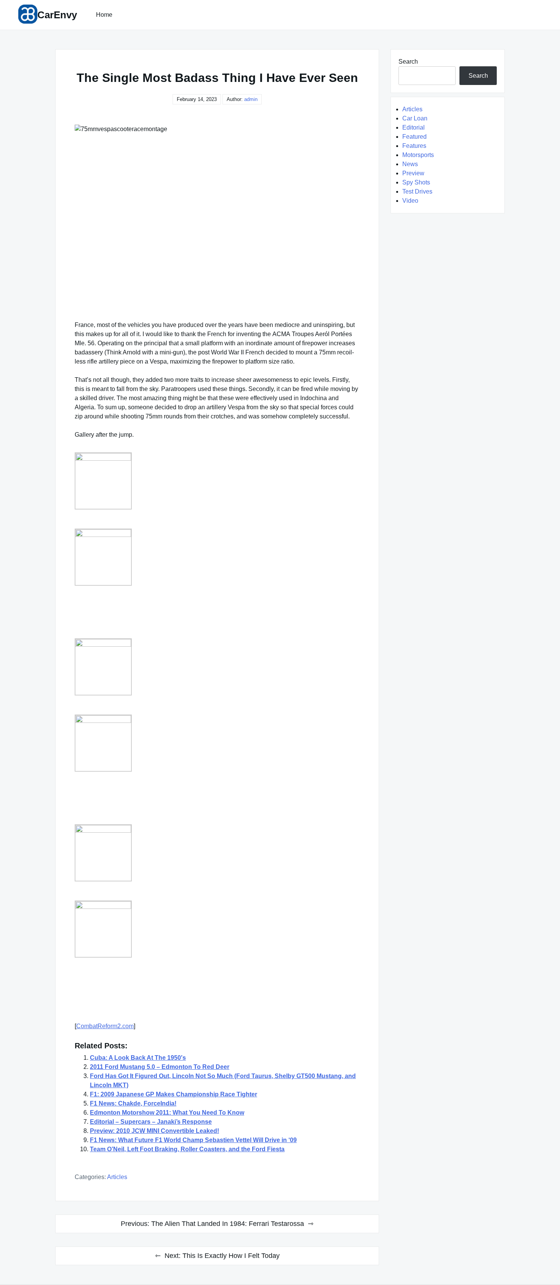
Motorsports (418, 155)
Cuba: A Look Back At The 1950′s (138, 1057)
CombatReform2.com (105, 1026)
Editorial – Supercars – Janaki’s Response (151, 1121)
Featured (414, 136)
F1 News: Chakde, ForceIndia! (133, 1103)
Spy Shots (416, 182)
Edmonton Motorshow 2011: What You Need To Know (167, 1112)
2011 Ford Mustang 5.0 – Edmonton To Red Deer (159, 1067)
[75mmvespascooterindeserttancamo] (146, 852)
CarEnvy (57, 15)
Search (408, 61)
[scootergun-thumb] (146, 557)
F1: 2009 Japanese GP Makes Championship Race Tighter (173, 1094)
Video (410, 200)
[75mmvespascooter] (146, 743)
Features (414, 146)
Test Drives (417, 191)
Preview (413, 173)
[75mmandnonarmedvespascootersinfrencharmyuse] (146, 666)
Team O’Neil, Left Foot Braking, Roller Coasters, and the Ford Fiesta (187, 1149)
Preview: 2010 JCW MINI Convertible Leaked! (154, 1131)
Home (104, 14)
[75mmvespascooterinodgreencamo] (146, 929)
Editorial (413, 127)
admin (251, 99)
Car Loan (414, 118)
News (410, 164)
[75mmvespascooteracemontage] (146, 481)
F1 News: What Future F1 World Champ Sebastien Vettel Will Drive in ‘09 (193, 1140)
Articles (117, 1177)
